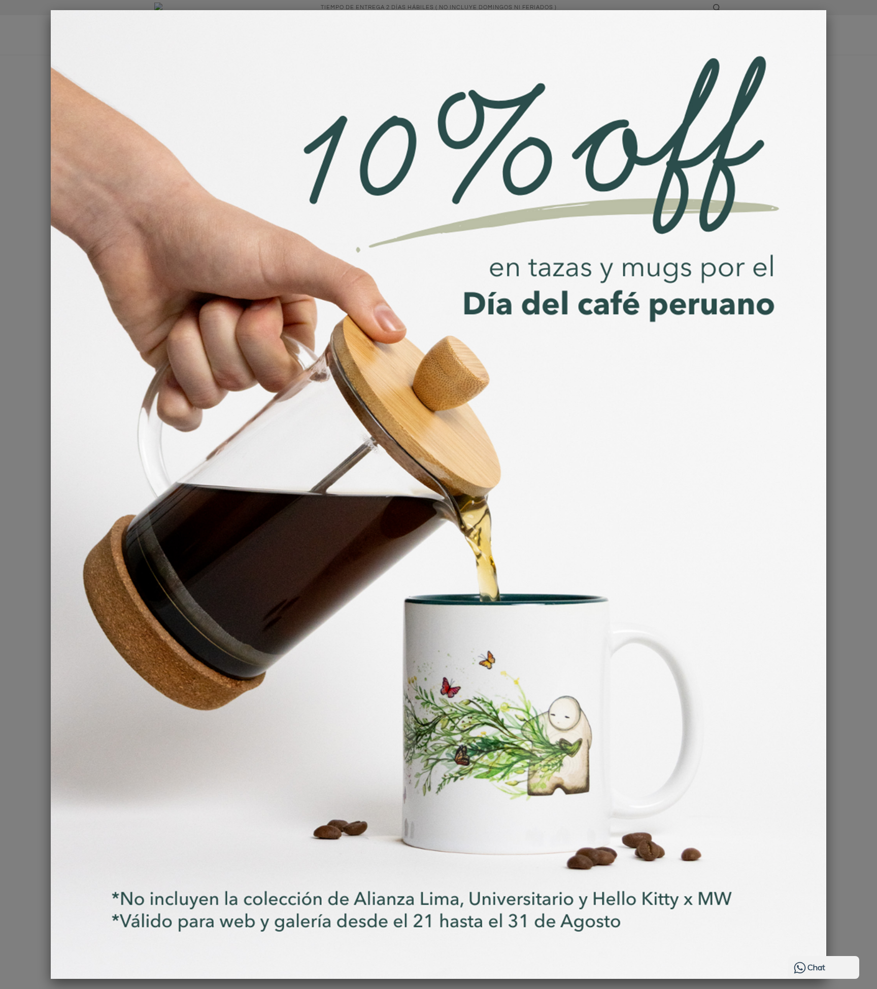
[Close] (826, 10)
